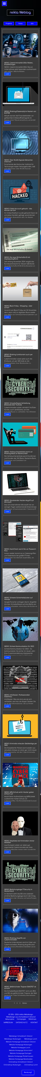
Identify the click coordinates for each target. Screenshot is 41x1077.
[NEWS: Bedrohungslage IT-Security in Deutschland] (20, 872)
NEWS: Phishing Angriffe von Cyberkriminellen (15, 939)
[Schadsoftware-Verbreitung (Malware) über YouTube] (20, 385)
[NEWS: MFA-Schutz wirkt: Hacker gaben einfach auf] (20, 774)
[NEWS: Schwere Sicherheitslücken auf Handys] (20, 580)
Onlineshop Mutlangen (12, 1065)
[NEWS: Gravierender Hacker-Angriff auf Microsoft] (20, 483)
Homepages (21, 1019)
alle (32, 23)
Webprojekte (9, 1019)
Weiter (24, 1003)
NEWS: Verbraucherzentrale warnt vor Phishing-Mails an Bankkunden (18, 452)
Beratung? (28, 1072)
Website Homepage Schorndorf (20, 1050)
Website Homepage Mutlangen (20, 1045)
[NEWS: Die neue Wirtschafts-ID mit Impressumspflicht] (20, 239)
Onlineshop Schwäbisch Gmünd (21, 1062)
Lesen (7, 74)
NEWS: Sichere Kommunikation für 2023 (19, 646)
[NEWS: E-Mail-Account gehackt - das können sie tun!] (20, 191)
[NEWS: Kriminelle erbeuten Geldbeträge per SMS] (20, 726)
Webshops (32, 1019)
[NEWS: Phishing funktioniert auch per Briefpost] (20, 337)
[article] (21, 53)
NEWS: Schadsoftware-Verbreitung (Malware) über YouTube (17, 404)
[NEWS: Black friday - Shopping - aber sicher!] (20, 288)
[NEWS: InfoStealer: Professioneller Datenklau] (20, 677)
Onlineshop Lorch (31, 1065)
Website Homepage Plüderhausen (20, 1056)
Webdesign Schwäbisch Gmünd (20, 1036)
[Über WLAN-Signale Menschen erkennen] (20, 142)
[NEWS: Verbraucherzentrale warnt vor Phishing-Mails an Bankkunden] (20, 434)
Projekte (9, 23)
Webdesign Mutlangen (12, 1039)
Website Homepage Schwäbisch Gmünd (20, 1042)
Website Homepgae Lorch (20, 1047)
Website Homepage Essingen (20, 1053)
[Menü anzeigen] (4, 3)
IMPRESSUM (8, 1022)
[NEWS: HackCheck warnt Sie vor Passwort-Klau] (20, 531)
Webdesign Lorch (30, 1039)
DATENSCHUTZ (22, 1022)
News (20, 23)
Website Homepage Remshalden (21, 1059)
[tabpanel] (21, 1018)
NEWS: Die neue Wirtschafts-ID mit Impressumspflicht (17, 258)
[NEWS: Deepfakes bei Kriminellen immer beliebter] (20, 823)
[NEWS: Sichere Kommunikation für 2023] (20, 628)
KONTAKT (34, 1022)
